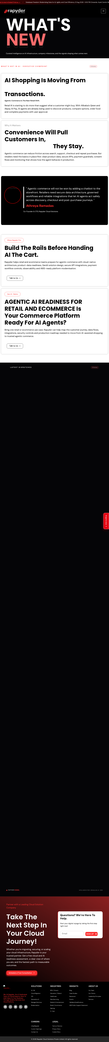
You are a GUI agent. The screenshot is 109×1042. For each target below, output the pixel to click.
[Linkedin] (26, 1007)
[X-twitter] (21, 1007)
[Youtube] (15, 1007)
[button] (14, 240)
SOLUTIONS (36, 986)
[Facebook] (5, 1007)
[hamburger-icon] (103, 11)
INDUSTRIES (55, 986)
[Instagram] (10, 1007)
